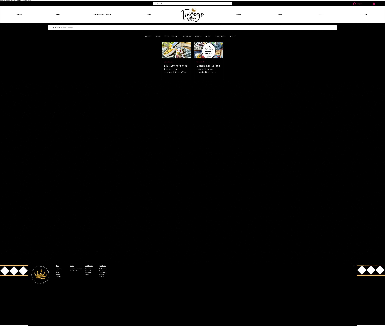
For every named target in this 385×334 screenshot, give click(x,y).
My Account (102, 269)
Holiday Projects (220, 36)
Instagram (88, 272)
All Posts (148, 36)
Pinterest (88, 271)
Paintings (198, 36)
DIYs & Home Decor (171, 36)
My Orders (102, 271)
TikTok (87, 274)
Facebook (88, 269)
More (231, 36)
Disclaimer (102, 274)
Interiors (208, 36)
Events (58, 274)
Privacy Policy (103, 272)
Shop (57, 271)
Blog (57, 272)
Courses (58, 269)
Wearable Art (186, 36)
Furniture (158, 36)
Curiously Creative (75, 269)
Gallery (58, 276)
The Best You (74, 271)
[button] (374, 3)
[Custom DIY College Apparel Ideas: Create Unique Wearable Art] (208, 50)
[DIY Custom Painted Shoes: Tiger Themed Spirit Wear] (176, 50)
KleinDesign (329, 332)
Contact (101, 276)
